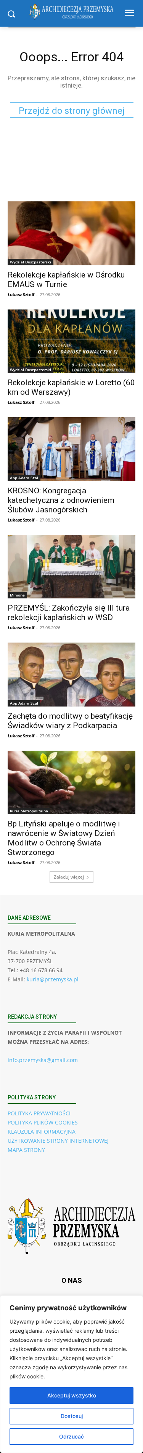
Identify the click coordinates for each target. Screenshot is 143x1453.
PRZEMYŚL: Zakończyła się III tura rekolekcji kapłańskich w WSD (69, 612)
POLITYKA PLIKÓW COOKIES (43, 1122)
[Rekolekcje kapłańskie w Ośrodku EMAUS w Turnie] (71, 233)
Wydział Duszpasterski (30, 262)
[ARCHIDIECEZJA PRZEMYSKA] (71, 12)
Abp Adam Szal (24, 477)
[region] (71, 1374)
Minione (17, 595)
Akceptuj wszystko (71, 1395)
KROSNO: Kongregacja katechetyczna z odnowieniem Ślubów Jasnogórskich (61, 500)
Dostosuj (72, 1416)
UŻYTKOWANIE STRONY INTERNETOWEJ (58, 1140)
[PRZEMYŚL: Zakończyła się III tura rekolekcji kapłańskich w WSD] (71, 567)
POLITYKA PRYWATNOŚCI (39, 1113)
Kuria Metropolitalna (29, 810)
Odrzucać (71, 1436)
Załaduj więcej (69, 877)
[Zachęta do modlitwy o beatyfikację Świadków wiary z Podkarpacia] (71, 675)
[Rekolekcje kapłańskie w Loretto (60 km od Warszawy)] (71, 341)
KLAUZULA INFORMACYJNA (42, 1131)
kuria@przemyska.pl (53, 979)
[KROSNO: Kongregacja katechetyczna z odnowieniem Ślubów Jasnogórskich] (71, 449)
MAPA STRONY (26, 1149)
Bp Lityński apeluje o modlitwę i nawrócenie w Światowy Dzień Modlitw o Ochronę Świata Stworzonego (64, 838)
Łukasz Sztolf (21, 294)
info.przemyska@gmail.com (43, 1060)
